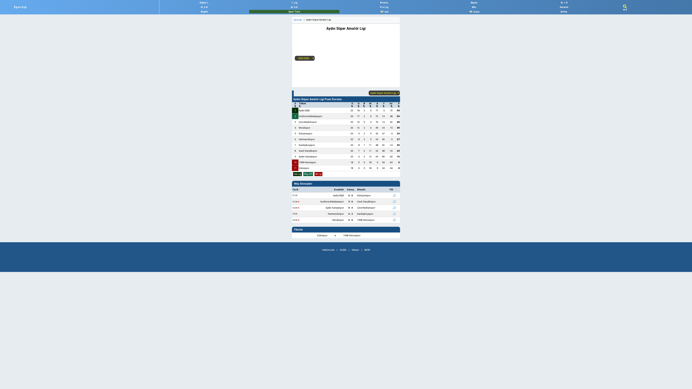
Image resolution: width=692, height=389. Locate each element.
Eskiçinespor (305, 133)
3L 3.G (294, 7)
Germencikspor (307, 139)
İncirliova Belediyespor (310, 116)
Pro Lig (384, 7)
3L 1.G (564, 2)
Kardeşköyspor (307, 145)
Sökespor (304, 168)
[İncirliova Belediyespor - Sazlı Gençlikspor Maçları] (394, 201)
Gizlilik (343, 250)
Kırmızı (384, 2)
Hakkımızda (328, 250)
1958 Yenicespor (307, 162)
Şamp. (564, 11)
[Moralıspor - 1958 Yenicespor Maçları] (394, 220)
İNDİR (367, 250)
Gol (386, 11)
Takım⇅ (302, 105)
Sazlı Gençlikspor (308, 150)
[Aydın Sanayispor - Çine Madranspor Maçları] (394, 207)
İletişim (355, 250)
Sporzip (20, 7)
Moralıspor (304, 127)
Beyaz (474, 2)
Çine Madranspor (308, 122)
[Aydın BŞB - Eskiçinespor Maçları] (394, 195)
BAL (474, 7)
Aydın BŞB (304, 110)
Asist (476, 11)
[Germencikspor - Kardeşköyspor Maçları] (394, 213)
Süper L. (204, 2)
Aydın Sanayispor (308, 156)
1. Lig (294, 2)
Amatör (564, 7)
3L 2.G (204, 7)
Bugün (204, 11)
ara (625, 9)
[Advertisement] (356, 57)
